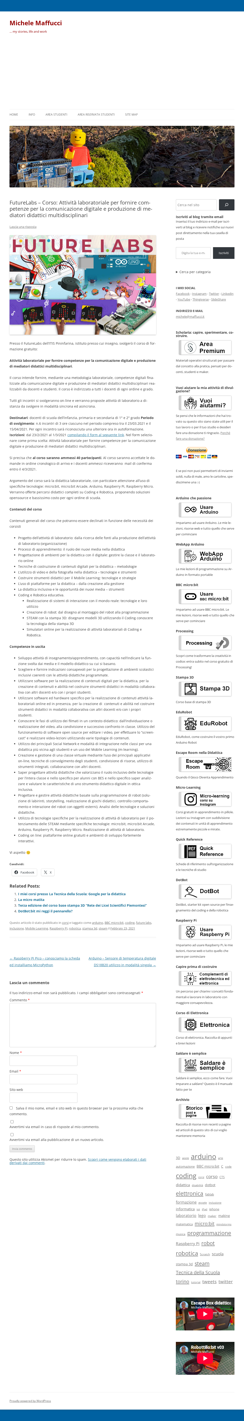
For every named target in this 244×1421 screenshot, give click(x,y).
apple (185, 1158)
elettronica (189, 1193)
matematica (184, 1224)
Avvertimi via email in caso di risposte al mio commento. (54, 1127)
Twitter (214, 293)
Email (15, 1071)
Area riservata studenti (96, 114)
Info (32, 114)
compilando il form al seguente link (95, 435)
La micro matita (31, 899)
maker (212, 1216)
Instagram (199, 293)
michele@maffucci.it (190, 316)
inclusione (17, 928)
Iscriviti (224, 253)
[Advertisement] (122, 73)
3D (178, 1157)
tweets (209, 1281)
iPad (204, 1209)
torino (182, 1281)
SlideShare (218, 299)
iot (198, 1209)
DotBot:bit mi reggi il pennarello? (45, 911)
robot (208, 1243)
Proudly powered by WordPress (30, 1401)
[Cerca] (226, 204)
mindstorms (223, 1224)
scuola (218, 1254)
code (228, 1167)
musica (180, 1234)
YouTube (184, 299)
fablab (209, 1194)
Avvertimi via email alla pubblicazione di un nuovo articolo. (57, 1139)
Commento (20, 1000)
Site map (131, 114)
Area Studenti (56, 114)
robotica (75, 928)
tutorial (195, 1282)
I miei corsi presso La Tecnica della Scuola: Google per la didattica (72, 894)
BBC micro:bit (114, 922)
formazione (186, 1202)
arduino (97, 922)
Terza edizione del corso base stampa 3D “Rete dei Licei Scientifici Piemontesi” (82, 905)
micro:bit (204, 1223)
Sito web (16, 1089)
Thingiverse (201, 299)
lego (202, 1215)
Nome (16, 1052)
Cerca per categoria (195, 272)
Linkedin (227, 293)
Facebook (183, 293)
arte (220, 1158)
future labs (143, 922)
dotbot (210, 1185)
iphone (214, 1209)
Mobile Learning (36, 928)
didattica (183, 1184)
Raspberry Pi (58, 928)
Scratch (205, 1254)
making (224, 1215)
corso (212, 1176)
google (202, 1202)
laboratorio (186, 1215)
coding (130, 922)
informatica (185, 1208)
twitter (226, 1281)
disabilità (197, 1185)
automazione (185, 1166)
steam (103, 928)
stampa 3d (89, 928)
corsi (65, 922)
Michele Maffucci (36, 23)
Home (14, 114)
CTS (222, 1177)
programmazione (209, 1233)
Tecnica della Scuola (198, 1272)
